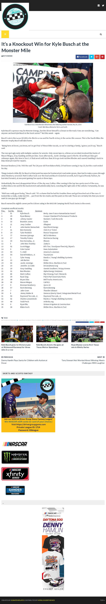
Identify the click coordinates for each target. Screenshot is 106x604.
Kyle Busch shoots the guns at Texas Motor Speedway (50, 346)
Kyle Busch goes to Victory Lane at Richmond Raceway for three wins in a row (16, 347)
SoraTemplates (17, 600)
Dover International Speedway (56, 320)
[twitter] (103, 5)
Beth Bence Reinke (8, 320)
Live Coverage (94, 320)
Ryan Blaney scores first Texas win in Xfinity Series (85, 346)
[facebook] (98, 5)
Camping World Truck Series (30, 320)
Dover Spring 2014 (78, 320)
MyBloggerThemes (46, 600)
